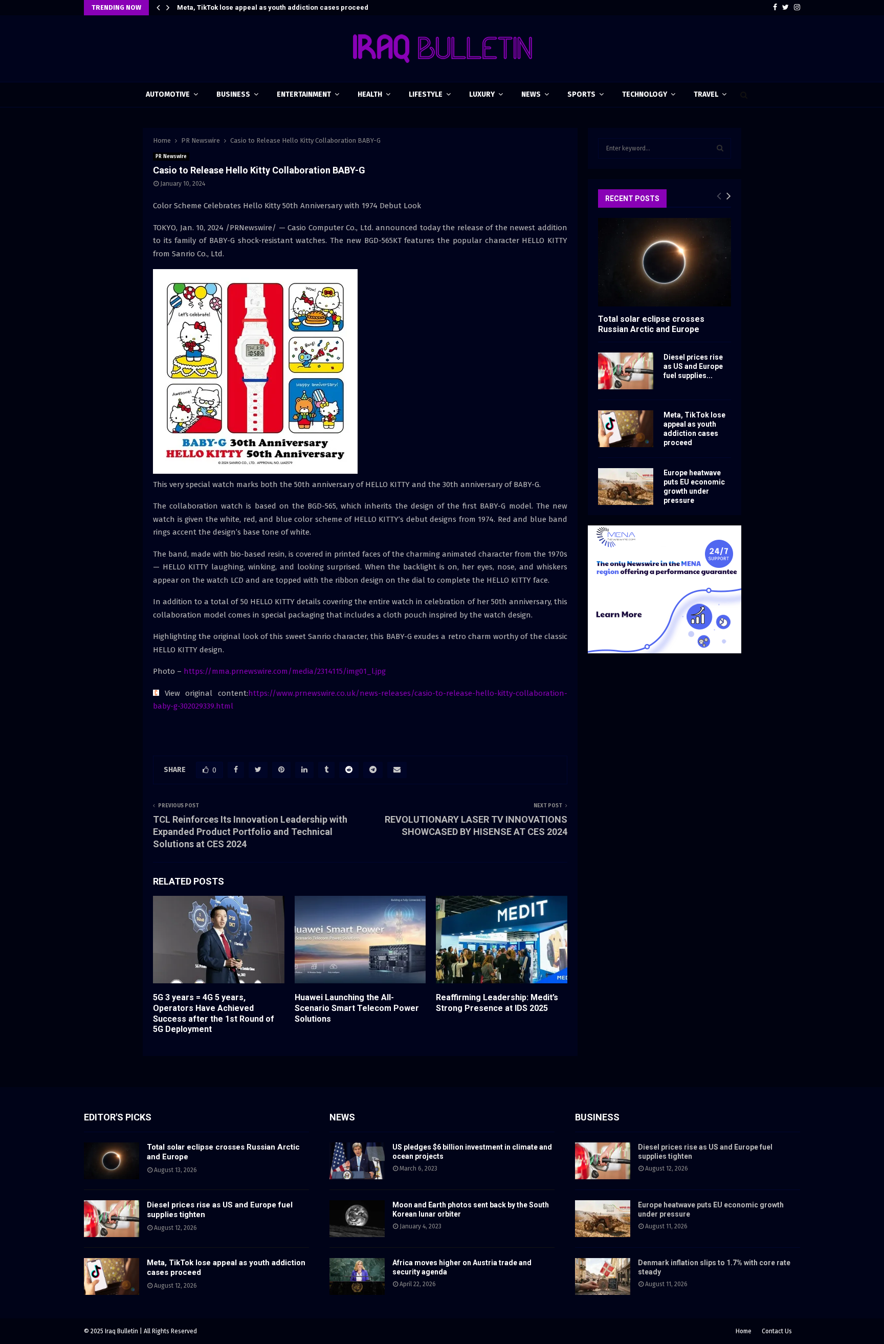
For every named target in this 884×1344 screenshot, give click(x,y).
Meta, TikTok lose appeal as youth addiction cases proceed (272, 7)
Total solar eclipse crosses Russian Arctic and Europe (651, 324)
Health (370, 94)
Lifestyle (426, 94)
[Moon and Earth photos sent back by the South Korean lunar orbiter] (357, 1218)
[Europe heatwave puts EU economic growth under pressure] (625, 486)
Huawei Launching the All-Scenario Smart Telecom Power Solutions (357, 1008)
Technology (644, 94)
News (531, 94)
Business (233, 94)
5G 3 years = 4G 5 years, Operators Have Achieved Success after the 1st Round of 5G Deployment (213, 1013)
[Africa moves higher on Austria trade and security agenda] (357, 1276)
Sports (581, 94)
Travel (706, 94)
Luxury (482, 94)
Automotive (168, 94)
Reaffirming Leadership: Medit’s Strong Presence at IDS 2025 (497, 1003)
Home (744, 1331)
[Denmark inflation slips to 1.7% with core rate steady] (602, 1276)
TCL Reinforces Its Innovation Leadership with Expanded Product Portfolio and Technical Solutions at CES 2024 (250, 831)
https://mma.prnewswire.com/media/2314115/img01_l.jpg (285, 671)
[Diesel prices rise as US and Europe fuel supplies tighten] (625, 370)
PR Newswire (171, 156)
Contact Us (777, 1331)
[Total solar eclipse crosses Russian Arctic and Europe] (664, 262)
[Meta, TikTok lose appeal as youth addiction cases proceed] (625, 428)
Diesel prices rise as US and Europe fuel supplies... (693, 366)
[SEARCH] (720, 148)
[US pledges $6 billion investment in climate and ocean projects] (357, 1160)
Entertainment (304, 94)
